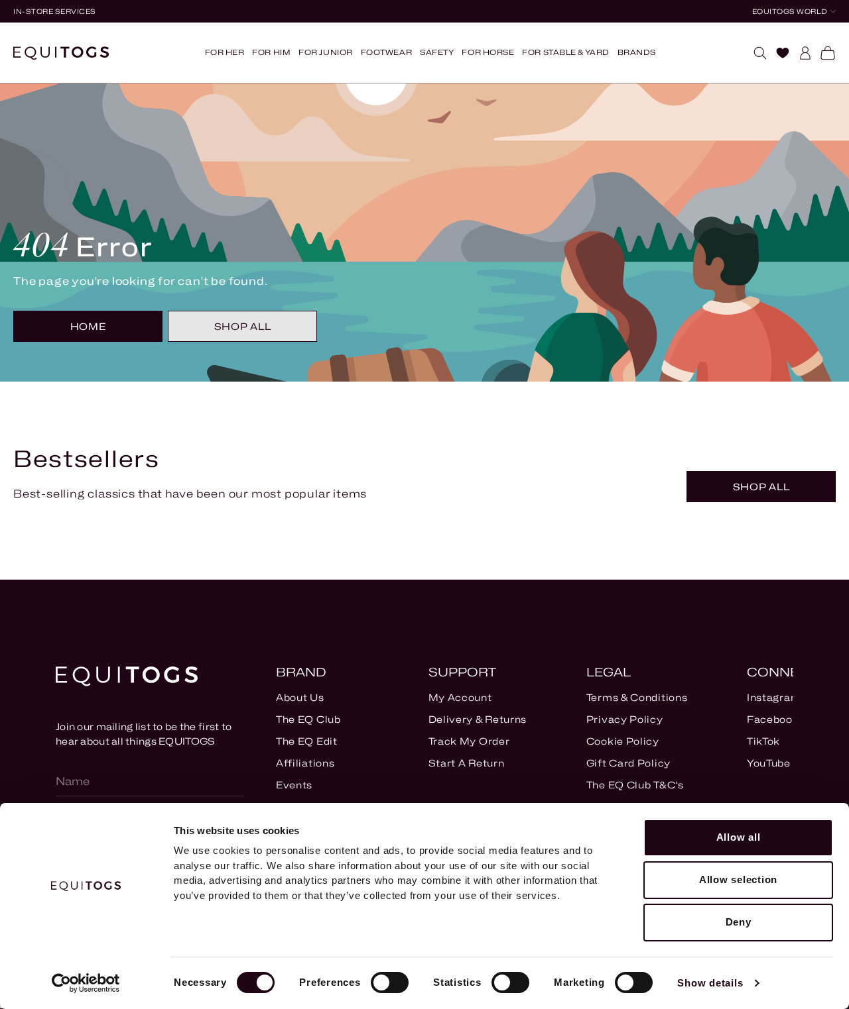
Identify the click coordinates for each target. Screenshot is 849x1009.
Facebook (773, 719)
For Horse (488, 52)
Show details (710, 982)
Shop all (761, 486)
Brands (637, 52)
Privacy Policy (624, 719)
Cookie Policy (622, 741)
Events (294, 784)
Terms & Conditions (637, 697)
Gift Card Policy (628, 763)
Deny (738, 922)
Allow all (738, 837)
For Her (225, 52)
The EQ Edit (307, 741)
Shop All (242, 326)
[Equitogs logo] (61, 53)
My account (460, 697)
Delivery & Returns (477, 719)
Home (88, 326)
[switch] (390, 982)
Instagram (774, 697)
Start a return (466, 763)
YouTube (769, 763)
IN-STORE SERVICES (54, 11)
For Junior (325, 52)
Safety (437, 52)
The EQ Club (308, 719)
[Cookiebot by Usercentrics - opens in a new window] (86, 983)
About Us (300, 697)
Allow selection (738, 879)
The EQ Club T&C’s (635, 784)
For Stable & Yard (565, 52)
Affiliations (305, 763)
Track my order (469, 741)
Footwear (386, 52)
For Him (271, 52)
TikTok (763, 741)
